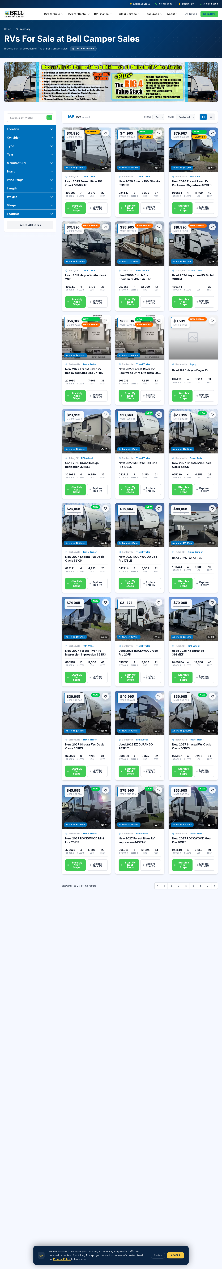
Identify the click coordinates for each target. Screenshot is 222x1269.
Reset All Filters (30, 225)
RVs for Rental (77, 14)
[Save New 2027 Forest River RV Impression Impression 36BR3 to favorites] (105, 602)
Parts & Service (127, 14)
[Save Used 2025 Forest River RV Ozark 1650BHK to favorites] (105, 133)
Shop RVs (209, 13)
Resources (152, 14)
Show (147, 117)
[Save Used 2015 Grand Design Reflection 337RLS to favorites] (105, 414)
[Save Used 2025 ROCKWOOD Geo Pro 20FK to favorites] (158, 602)
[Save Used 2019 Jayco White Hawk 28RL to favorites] (105, 227)
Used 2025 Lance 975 (187, 558)
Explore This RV (97, 208)
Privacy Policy (62, 1259)
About (171, 14)
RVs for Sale (52, 14)
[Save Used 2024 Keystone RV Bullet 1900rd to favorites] (212, 227)
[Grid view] (203, 117)
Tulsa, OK (188, 4)
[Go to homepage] (14, 14)
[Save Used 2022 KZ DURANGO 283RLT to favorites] (158, 696)
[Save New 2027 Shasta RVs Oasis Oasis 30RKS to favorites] (105, 696)
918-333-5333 (165, 4)
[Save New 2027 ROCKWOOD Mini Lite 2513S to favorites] (105, 790)
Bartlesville (141, 4)
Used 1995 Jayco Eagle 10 (190, 370)
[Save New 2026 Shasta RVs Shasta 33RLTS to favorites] (158, 133)
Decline (158, 1255)
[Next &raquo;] (214, 886)
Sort (171, 117)
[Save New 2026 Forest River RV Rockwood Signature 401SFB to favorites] (212, 133)
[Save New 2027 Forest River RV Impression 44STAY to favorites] (158, 790)
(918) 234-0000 (210, 4)
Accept (175, 1255)
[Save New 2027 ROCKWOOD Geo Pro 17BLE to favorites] (158, 414)
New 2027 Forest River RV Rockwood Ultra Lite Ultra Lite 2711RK (139, 372)
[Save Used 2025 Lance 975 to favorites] (212, 508)
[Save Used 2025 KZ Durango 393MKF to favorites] (212, 602)
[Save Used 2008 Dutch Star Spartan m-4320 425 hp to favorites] (158, 227)
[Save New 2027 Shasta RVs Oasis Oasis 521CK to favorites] (212, 414)
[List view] (210, 117)
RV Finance (101, 14)
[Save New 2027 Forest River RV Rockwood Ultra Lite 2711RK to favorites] (105, 320)
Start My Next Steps (76, 208)
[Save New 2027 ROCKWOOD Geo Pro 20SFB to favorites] (212, 790)
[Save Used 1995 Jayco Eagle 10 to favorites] (212, 320)
